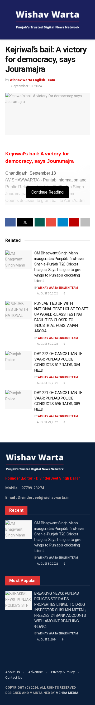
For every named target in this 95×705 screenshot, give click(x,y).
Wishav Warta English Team (32, 80)
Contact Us (13, 677)
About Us (12, 672)
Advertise (35, 672)
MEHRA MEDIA (67, 693)
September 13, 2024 (26, 86)
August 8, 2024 (46, 639)
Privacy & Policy (63, 672)
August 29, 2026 (47, 422)
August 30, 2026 (47, 293)
